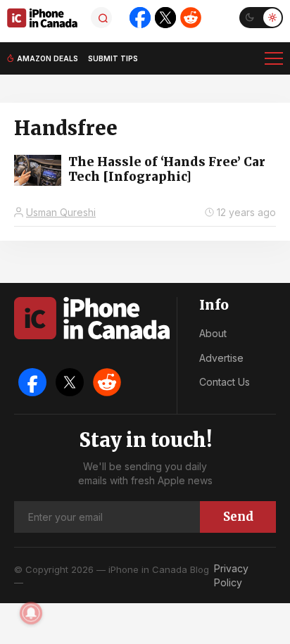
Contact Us (224, 382)
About (213, 333)
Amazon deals (47, 58)
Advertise (221, 358)
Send (238, 516)
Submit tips (113, 58)
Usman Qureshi (61, 212)
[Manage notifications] (31, 613)
